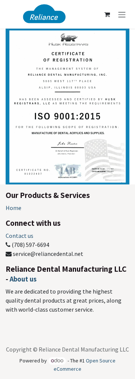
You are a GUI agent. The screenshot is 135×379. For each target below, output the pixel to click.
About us (23, 278)
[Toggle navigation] (121, 14)
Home (13, 208)
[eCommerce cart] (106, 14)
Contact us (19, 235)
